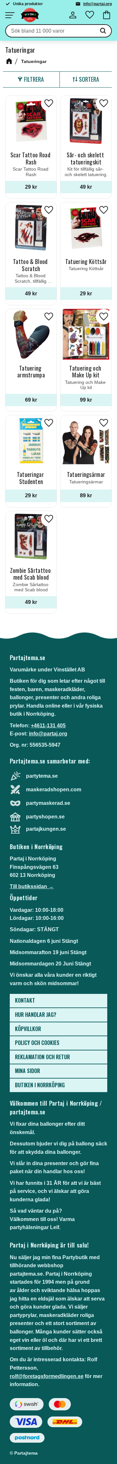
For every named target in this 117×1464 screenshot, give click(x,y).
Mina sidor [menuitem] (27, 1071)
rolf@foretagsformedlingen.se (47, 1376)
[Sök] (103, 31)
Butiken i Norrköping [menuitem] (40, 1085)
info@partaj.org (97, 4)
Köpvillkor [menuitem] (28, 1029)
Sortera (89, 79)
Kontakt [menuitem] (25, 1000)
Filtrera (34, 79)
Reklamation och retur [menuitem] (42, 1057)
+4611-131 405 (48, 725)
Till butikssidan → (32, 886)
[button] (10, 15)
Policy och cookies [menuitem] (37, 1043)
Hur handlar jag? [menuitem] (35, 1014)
